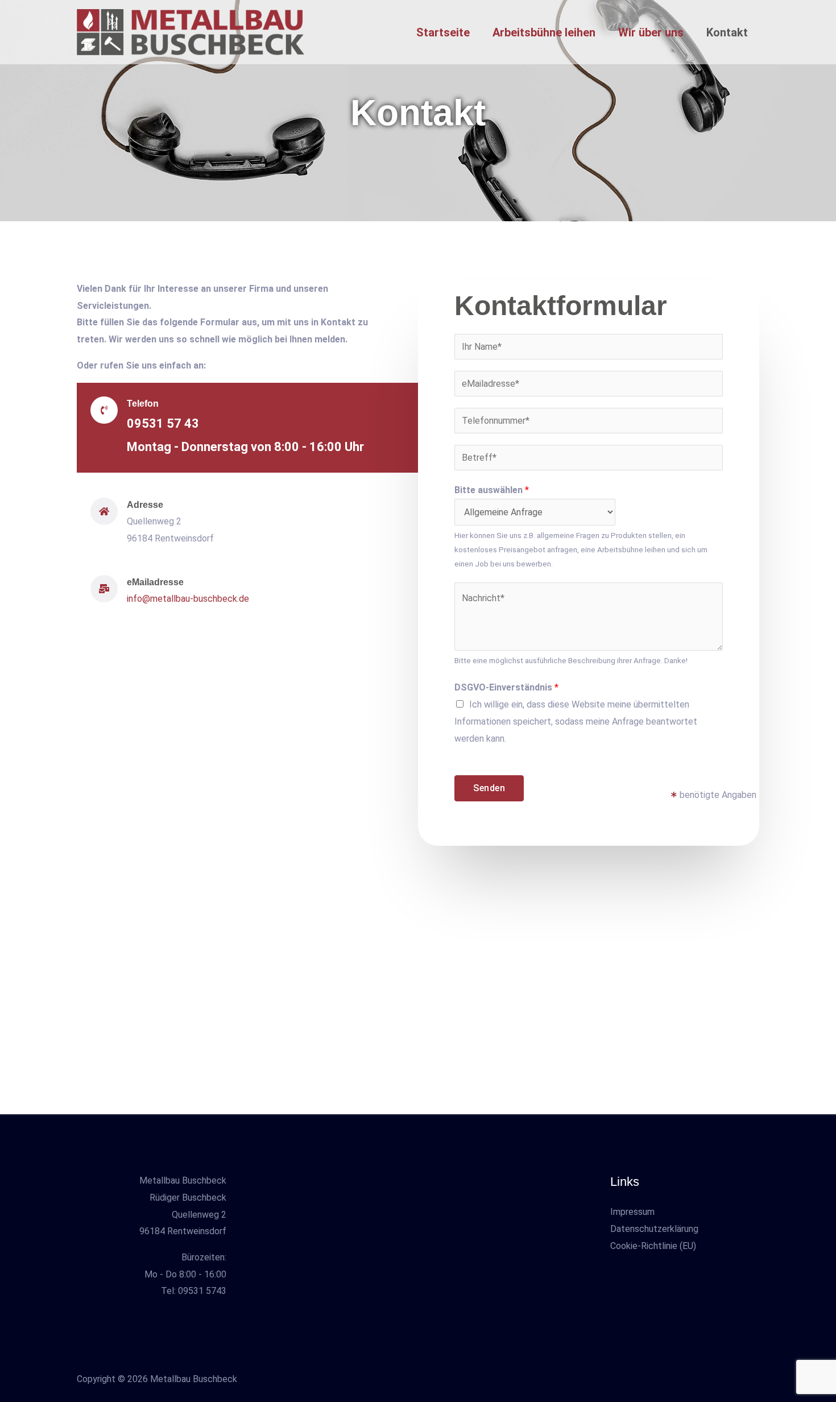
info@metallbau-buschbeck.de (188, 598)
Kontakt (727, 32)
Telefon (143, 403)
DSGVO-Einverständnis (506, 687)
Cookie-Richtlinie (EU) (653, 1245)
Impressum (632, 1211)
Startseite (443, 32)
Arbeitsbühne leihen (544, 32)
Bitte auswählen (491, 490)
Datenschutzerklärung (654, 1228)
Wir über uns (651, 32)
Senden (489, 788)
